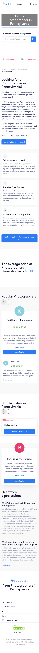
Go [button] (33, 39)
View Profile (19, 352)
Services (5, 69)
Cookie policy (27, 642)
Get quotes (19, 580)
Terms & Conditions (12, 642)
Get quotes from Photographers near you (19, 238)
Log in (35, 4)
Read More (6, 565)
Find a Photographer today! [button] (14, 142)
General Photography (18, 69)
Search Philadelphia (19, 431)
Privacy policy (19, 644)
